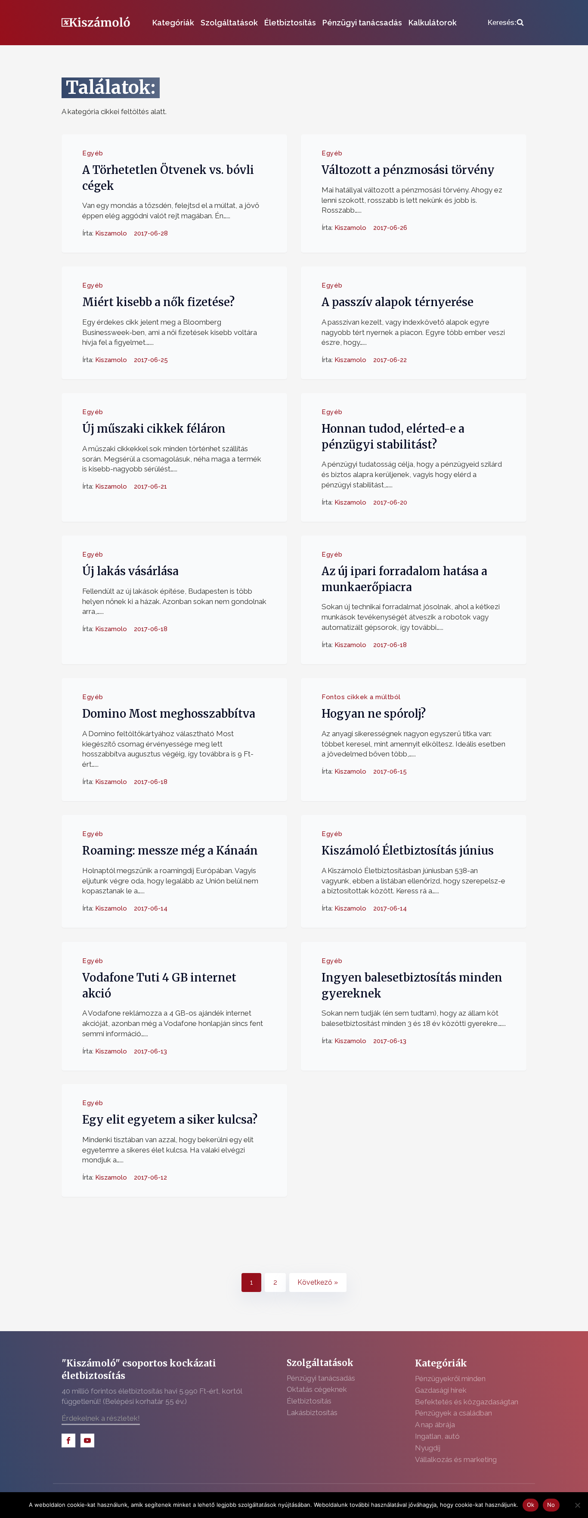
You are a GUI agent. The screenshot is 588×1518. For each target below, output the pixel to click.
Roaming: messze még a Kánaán (170, 851)
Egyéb (92, 153)
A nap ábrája (435, 1424)
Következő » (317, 1282)
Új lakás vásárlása (130, 571)
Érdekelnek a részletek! (101, 1418)
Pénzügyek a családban (453, 1413)
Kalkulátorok (433, 22)
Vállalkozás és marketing (456, 1459)
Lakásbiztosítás (312, 1412)
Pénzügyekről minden (450, 1378)
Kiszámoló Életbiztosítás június (408, 851)
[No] (577, 1505)
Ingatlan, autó (437, 1436)
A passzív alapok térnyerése (397, 302)
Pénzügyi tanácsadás (362, 22)
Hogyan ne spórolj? (374, 714)
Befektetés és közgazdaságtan (466, 1401)
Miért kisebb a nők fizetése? (158, 302)
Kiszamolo (111, 233)
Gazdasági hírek (441, 1390)
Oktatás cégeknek (317, 1389)
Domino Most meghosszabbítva (168, 714)
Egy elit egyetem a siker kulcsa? (169, 1120)
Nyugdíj (427, 1448)
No (551, 1504)
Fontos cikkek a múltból (361, 697)
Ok (531, 1504)
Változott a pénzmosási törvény (408, 170)
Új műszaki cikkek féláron (154, 429)
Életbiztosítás (290, 22)
